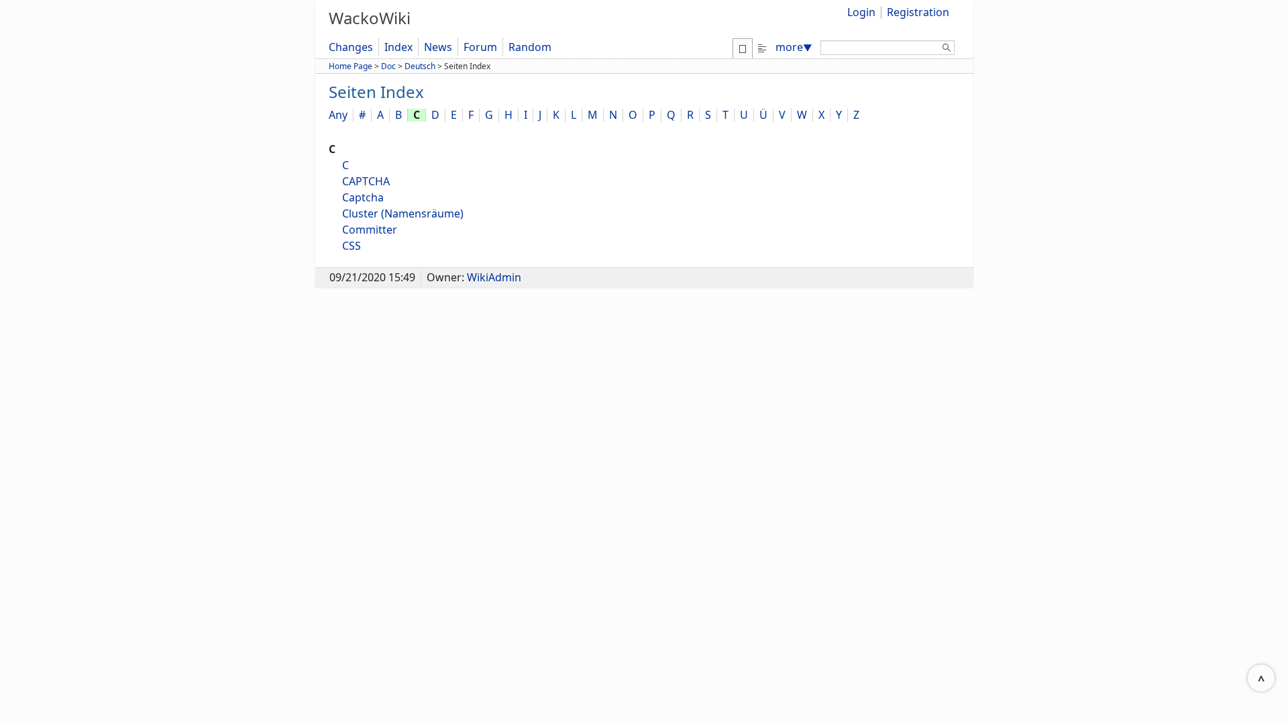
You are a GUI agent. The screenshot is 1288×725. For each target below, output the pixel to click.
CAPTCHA (366, 181)
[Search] (946, 50)
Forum (480, 47)
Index (398, 47)
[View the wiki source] (762, 47)
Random (529, 47)
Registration (918, 12)
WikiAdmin (494, 277)
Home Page (350, 66)
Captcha (363, 197)
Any (338, 114)
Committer (369, 229)
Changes (351, 47)
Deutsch (420, 66)
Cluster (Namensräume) (403, 213)
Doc (388, 66)
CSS (351, 245)
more (793, 47)
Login (861, 12)
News (438, 47)
